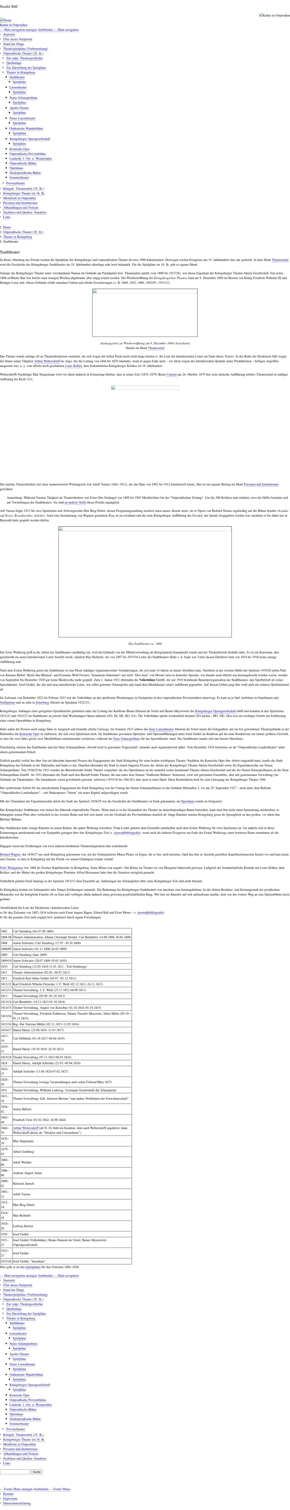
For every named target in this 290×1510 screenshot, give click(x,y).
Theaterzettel (280, 260)
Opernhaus (16, 168)
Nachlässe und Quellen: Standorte (24, 212)
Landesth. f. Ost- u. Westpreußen (31, 158)
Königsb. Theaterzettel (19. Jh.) (23, 188)
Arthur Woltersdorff (47, 361)
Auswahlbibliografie (127, 832)
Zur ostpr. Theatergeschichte (24, 58)
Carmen (172, 374)
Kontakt (8, 1493)
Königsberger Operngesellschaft (30, 139)
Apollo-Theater (19, 108)
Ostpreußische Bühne (23, 163)
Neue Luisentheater (161, 729)
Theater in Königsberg (20, 72)
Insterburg (42, 702)
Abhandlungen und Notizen (20, 207)
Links (6, 217)
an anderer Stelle (75, 502)
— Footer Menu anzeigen (16, 1489)
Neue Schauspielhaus (126, 738)
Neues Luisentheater (22, 118)
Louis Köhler (73, 366)
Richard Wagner (10, 854)
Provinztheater (15, 183)
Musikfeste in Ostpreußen (19, 198)
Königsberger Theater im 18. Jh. (24, 193)
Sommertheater (19, 177)
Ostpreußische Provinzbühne (28, 153)
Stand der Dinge (13, 44)
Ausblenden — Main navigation (58, 29)
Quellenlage (14, 63)
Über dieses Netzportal (17, 39)
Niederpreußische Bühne (25, 172)
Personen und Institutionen (20, 203)
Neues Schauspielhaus (23, 97)
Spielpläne (19, 82)
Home (7, 227)
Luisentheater (18, 87)
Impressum (10, 1498)
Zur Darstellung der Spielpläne (26, 67)
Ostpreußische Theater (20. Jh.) (23, 53)
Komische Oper (19, 149)
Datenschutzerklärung (17, 1503)
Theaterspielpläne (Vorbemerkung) (25, 48)
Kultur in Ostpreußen (13, 25)
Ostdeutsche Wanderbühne (26, 128)
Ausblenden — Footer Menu (52, 1489)
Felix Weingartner (11, 867)
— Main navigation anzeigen (18, 29)
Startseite (9, 34)
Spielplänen (33, 1267)
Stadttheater (17, 77)
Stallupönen (7, 702)
